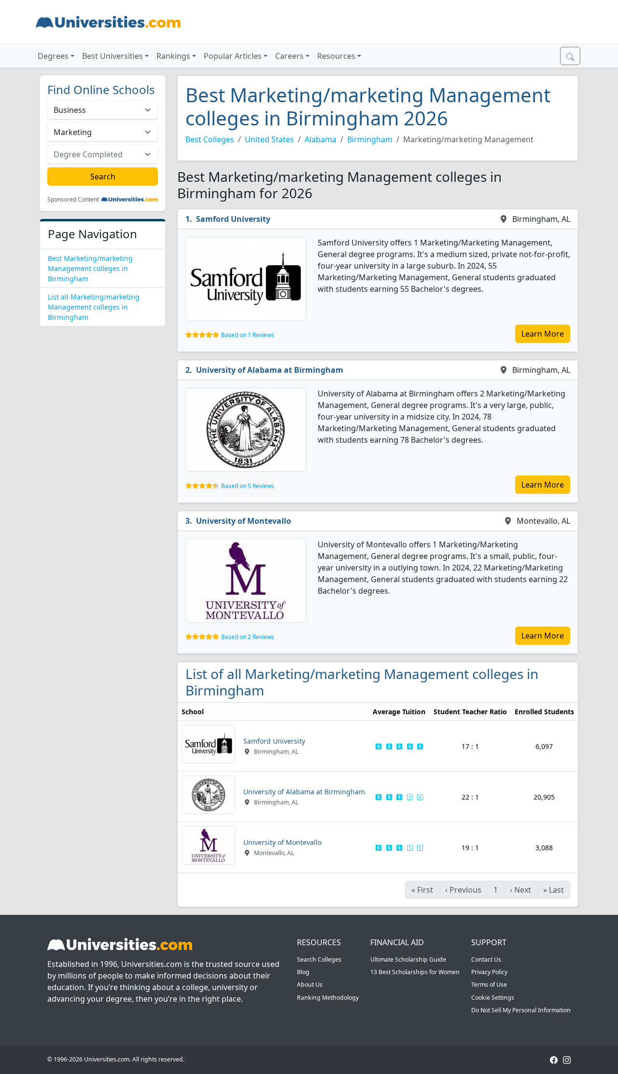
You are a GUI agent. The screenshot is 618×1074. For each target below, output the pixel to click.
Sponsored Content (73, 199)
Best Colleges (209, 139)
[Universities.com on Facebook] (554, 1059)
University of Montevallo (243, 521)
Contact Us (486, 959)
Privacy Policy (489, 972)
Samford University (233, 219)
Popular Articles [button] (233, 56)
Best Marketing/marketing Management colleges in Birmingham (90, 268)
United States (269, 139)
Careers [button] (289, 56)
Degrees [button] (53, 56)
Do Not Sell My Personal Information (521, 1010)
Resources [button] (336, 56)
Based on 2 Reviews (247, 637)
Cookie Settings (492, 997)
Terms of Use (489, 984)
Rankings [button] (173, 56)
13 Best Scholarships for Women (415, 972)
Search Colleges (319, 959)
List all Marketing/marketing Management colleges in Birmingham (94, 307)
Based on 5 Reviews (247, 486)
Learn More (542, 333)
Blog (303, 972)
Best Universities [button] (112, 56)
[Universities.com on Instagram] (567, 1059)
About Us (310, 984)
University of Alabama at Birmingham (269, 370)
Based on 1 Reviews (247, 335)
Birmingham (370, 139)
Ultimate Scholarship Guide (408, 959)
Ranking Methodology (328, 997)
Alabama (321, 139)
